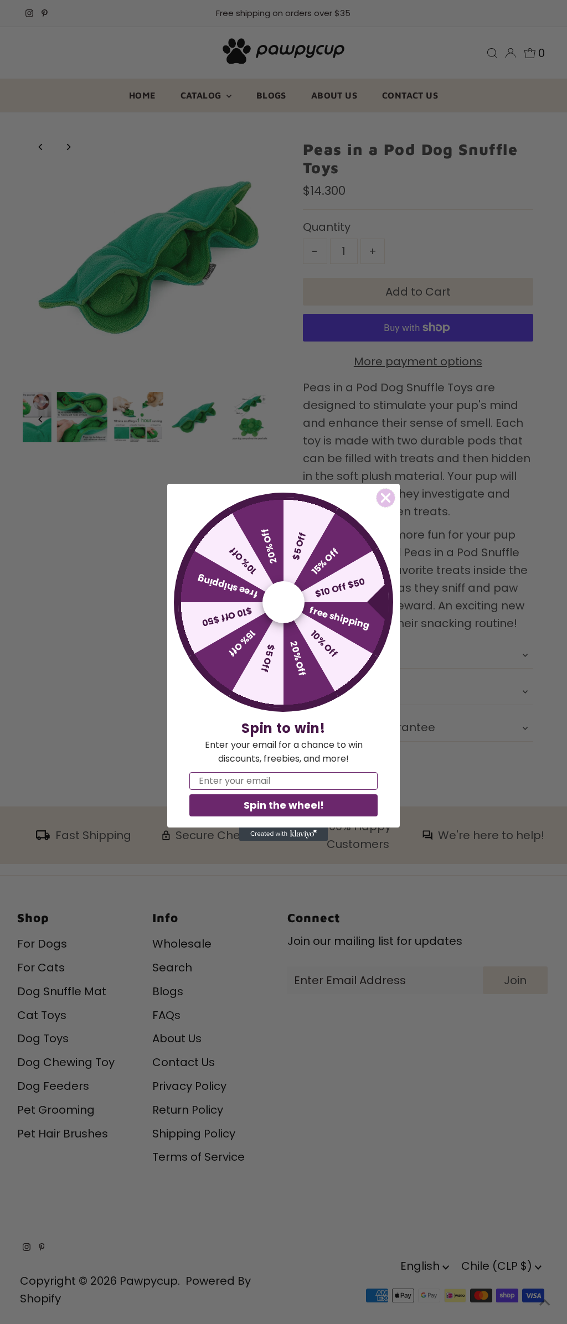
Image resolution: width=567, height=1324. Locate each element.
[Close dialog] (385, 498)
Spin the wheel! (284, 805)
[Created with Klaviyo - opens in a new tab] (283, 834)
